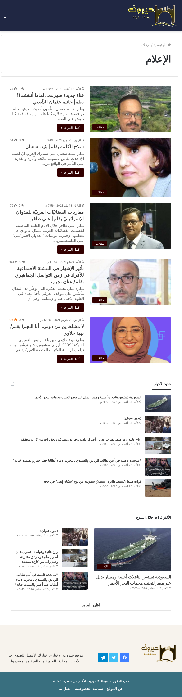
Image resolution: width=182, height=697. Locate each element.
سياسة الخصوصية (89, 688)
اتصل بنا (65, 688)
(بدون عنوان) (132, 418)
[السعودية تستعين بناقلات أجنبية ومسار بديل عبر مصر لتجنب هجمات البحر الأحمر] (158, 403)
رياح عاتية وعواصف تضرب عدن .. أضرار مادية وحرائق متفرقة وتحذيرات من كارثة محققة (81, 439)
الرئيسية (160, 44)
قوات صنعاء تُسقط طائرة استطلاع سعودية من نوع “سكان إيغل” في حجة (92, 481)
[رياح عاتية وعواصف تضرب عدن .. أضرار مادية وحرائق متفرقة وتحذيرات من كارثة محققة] (158, 445)
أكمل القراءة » (70, 128)
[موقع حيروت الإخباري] (152, 15)
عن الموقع (115, 688)
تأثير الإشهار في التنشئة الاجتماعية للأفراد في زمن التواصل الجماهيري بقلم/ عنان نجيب (49, 274)
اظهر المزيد (91, 605)
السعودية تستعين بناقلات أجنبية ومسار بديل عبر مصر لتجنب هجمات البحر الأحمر (87, 397)
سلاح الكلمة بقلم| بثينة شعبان (54, 146)
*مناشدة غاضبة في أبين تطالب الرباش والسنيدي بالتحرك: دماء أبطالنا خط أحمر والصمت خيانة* (77, 460)
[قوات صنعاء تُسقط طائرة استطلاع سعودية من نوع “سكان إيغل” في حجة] (158, 488)
